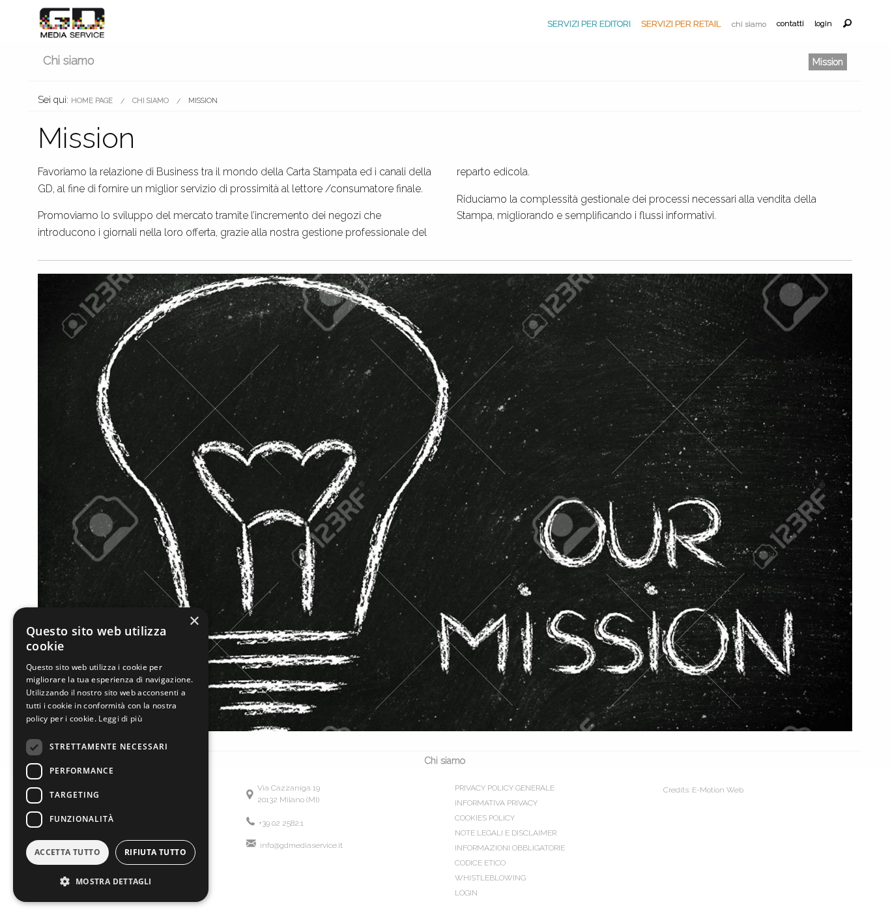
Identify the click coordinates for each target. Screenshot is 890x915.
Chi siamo (749, 24)
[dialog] (110, 754)
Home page (92, 100)
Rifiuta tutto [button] (155, 852)
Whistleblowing (490, 877)
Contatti (790, 24)
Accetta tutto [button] (67, 852)
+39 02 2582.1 (280, 823)
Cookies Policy (485, 817)
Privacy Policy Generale (504, 787)
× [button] (194, 621)
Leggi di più (120, 718)
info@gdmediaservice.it (300, 845)
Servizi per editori (589, 24)
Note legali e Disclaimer (505, 832)
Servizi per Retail (681, 24)
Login (823, 24)
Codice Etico (480, 862)
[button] (110, 881)
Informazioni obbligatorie (510, 847)
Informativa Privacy (496, 802)
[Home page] (72, 21)
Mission (827, 62)
